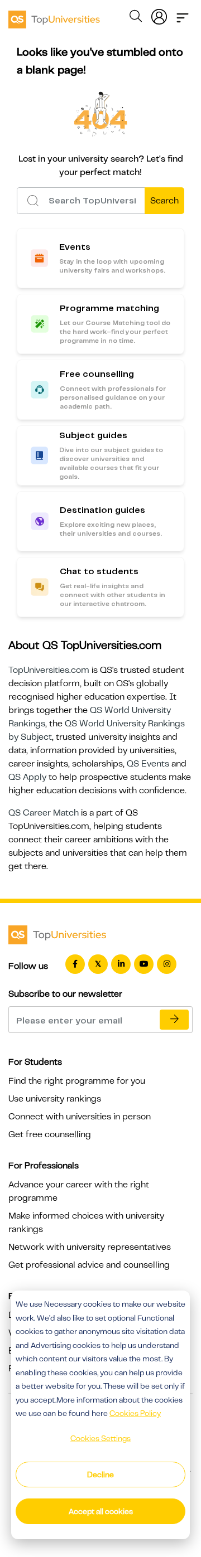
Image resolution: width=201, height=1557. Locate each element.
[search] (136, 17)
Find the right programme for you (76, 1080)
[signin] (159, 14)
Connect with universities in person (79, 1116)
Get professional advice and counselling (89, 1264)
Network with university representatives (89, 1247)
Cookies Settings (100, 1438)
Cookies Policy (135, 1413)
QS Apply (27, 777)
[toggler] (182, 14)
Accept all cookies (101, 1511)
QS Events (148, 763)
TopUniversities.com (48, 670)
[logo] (54, 15)
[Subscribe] (174, 1020)
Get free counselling (49, 1134)
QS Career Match (43, 812)
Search (164, 200)
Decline (100, 1474)
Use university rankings (54, 1098)
